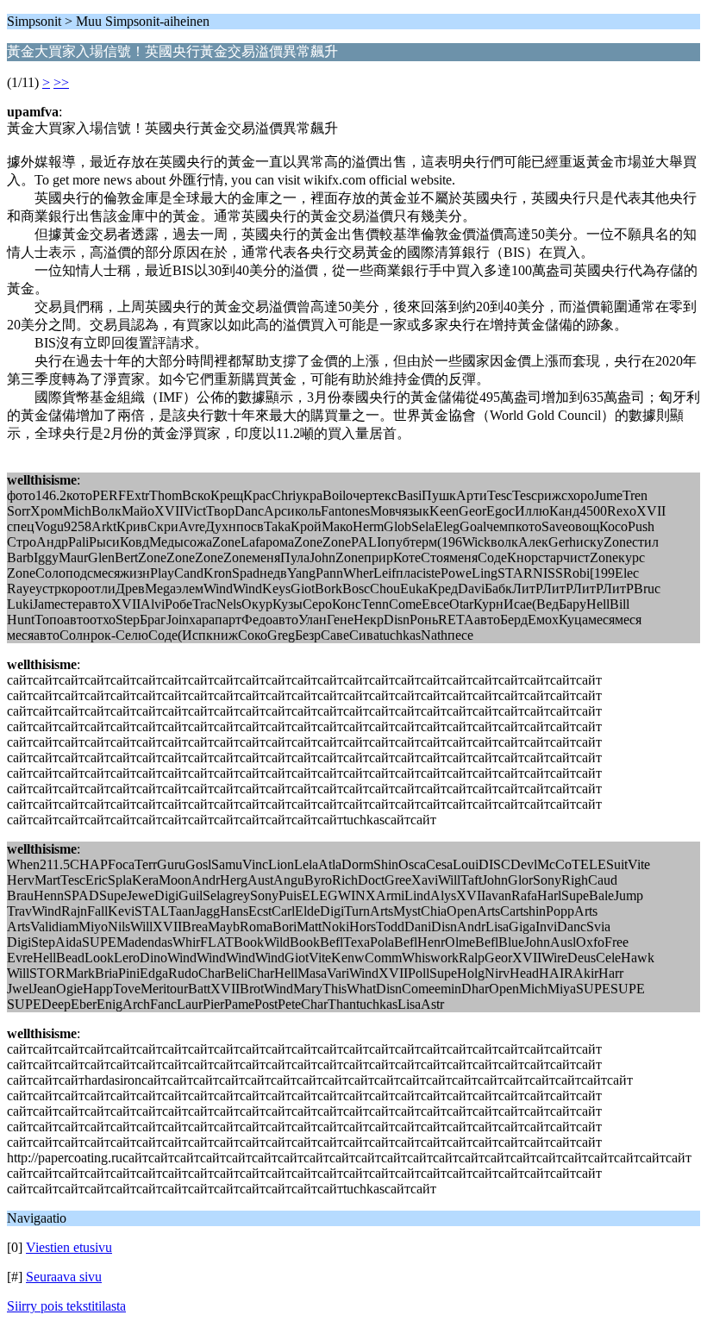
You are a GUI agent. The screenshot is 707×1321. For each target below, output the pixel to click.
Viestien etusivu (69, 1247)
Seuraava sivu (64, 1276)
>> (61, 82)
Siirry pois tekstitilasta (66, 1306)
